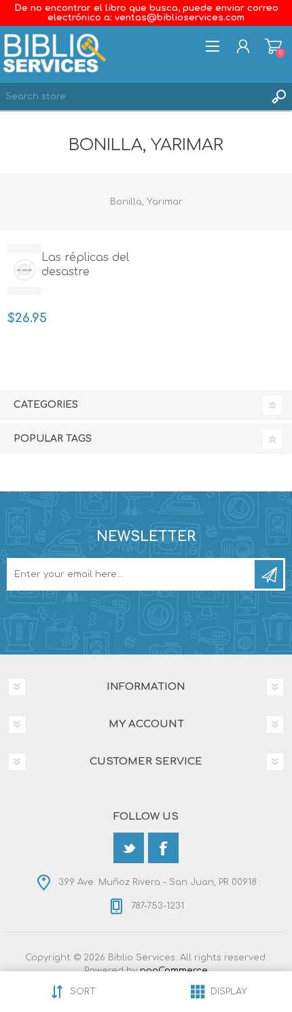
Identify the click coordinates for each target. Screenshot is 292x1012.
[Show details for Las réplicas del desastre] (24, 269)
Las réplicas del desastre (85, 264)
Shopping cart (273, 46)
